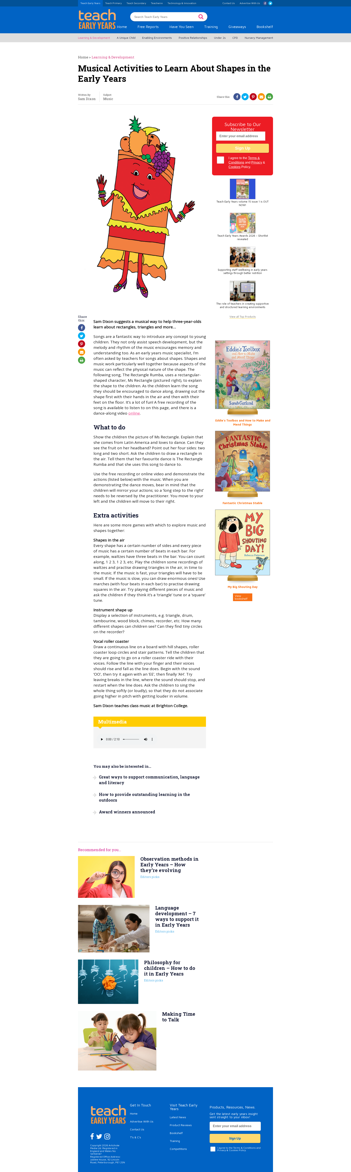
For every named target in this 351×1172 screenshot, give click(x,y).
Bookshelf (265, 27)
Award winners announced (127, 811)
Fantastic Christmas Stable (242, 503)
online (134, 413)
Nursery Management (259, 37)
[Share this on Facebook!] (237, 96)
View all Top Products (243, 316)
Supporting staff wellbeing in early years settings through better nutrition (242, 271)
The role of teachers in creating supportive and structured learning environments (242, 305)
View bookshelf (241, 597)
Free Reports (148, 27)
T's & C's (135, 1137)
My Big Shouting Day (243, 587)
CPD (235, 37)
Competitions (178, 1148)
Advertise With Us (141, 1121)
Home (122, 27)
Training (211, 27)
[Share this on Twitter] (245, 96)
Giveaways (237, 27)
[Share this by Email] (261, 96)
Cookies (234, 167)
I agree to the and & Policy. (247, 162)
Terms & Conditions (244, 1147)
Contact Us (137, 1129)
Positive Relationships (193, 37)
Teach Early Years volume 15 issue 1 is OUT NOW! (243, 203)
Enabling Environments (157, 37)
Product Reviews (181, 1125)
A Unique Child (126, 37)
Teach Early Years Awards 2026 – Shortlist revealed (242, 237)
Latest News (178, 1117)
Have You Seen (181, 27)
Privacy (256, 162)
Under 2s (220, 37)
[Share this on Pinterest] (253, 96)
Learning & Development (94, 37)
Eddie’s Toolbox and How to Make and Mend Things (242, 422)
